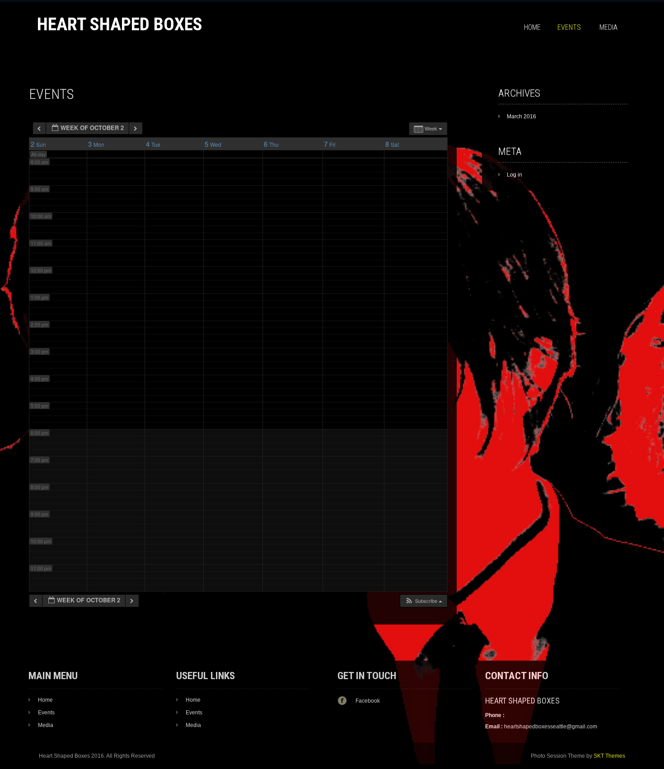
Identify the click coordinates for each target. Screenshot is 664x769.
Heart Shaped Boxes (119, 24)
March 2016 (521, 116)
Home (532, 27)
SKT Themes (609, 756)
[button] (423, 601)
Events (569, 27)
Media (608, 27)
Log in (514, 175)
